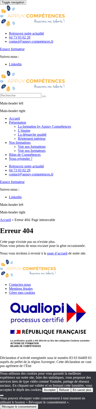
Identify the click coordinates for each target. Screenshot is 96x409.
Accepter (50, 390)
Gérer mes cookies (22, 292)
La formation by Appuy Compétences (44, 126)
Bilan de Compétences (25, 155)
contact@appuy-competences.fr (31, 41)
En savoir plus (82, 390)
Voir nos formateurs (32, 150)
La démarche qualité (32, 134)
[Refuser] (2, 395)
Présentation (17, 122)
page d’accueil (57, 253)
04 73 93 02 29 (19, 37)
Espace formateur (12, 49)
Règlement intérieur (32, 138)
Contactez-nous (20, 284)
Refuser (64, 390)
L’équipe (24, 130)
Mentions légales (21, 288)
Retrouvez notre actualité (26, 33)
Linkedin (15, 64)
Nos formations (20, 142)
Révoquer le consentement (19, 406)
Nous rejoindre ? (20, 159)
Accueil (14, 118)
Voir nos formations (32, 146)
